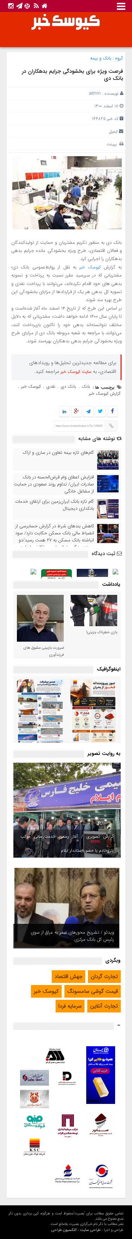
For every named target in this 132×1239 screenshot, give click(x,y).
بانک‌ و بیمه (100, 58)
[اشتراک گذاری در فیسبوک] (112, 411)
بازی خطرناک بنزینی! (101, 632)
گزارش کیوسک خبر (104, 393)
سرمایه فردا (70, 1006)
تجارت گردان (104, 976)
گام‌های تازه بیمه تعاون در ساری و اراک (58, 452)
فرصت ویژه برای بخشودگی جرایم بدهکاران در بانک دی (72, 75)
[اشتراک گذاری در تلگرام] (88, 411)
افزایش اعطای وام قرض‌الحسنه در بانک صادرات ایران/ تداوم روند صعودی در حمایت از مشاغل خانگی (54, 484)
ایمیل (113, 131)
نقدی (50, 386)
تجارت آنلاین (104, 1006)
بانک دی (68, 386)
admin (95, 93)
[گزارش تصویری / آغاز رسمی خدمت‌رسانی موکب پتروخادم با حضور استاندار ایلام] (67, 810)
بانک (86, 386)
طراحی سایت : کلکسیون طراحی (76, 1230)
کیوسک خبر (89, 267)
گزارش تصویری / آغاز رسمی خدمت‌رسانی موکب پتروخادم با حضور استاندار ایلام (67, 843)
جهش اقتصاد (68, 976)
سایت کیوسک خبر (76, 371)
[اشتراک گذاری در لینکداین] (64, 411)
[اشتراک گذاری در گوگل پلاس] (76, 411)
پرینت (113, 144)
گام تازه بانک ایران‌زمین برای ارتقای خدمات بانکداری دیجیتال (54, 505)
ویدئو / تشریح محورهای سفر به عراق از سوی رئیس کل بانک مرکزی (72, 936)
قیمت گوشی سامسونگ (92, 991)
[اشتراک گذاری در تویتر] (100, 411)
